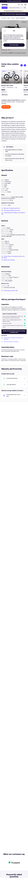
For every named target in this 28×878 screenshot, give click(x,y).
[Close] (15, 1)
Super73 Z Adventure (20, 18)
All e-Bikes (4, 18)
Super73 (13, 18)
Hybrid (8, 18)
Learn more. (9, 236)
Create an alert (6, 106)
